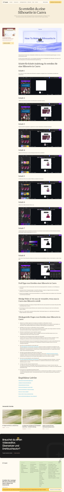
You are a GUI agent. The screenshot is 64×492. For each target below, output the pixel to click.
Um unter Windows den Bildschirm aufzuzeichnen (29, 359)
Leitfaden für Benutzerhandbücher (24, 382)
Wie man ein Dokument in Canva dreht (25, 387)
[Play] (40, 40)
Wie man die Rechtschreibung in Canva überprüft (27, 396)
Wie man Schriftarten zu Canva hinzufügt (26, 389)
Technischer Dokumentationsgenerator (25, 380)
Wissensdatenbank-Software (23, 385)
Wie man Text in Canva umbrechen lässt (25, 394)
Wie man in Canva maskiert (23, 391)
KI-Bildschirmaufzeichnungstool (52, 353)
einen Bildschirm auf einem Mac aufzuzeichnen (30, 346)
